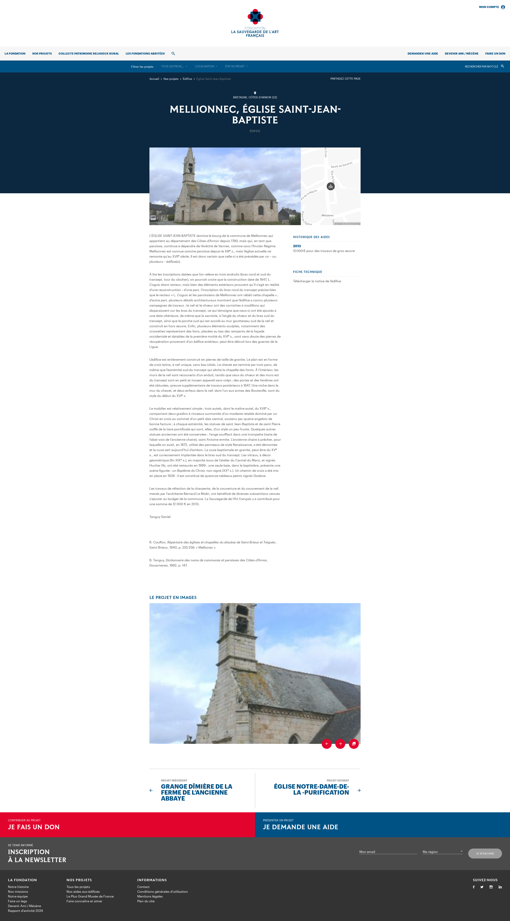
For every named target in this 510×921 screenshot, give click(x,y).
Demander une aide (423, 53)
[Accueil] (255, 23)
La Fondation (22, 880)
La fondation (15, 53)
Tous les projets (78, 887)
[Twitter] (482, 887)
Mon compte (489, 7)
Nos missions (18, 891)
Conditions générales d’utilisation (162, 891)
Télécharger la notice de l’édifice (317, 281)
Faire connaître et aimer (84, 901)
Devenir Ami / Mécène (462, 53)
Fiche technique (307, 272)
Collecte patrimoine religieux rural (89, 53)
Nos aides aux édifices (83, 891)
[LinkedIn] (500, 887)
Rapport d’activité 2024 (25, 910)
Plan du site (146, 901)
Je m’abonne (485, 853)
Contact (143, 887)
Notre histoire (18, 887)
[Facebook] (474, 887)
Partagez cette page (346, 78)
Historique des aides (311, 237)
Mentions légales (150, 896)
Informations (152, 880)
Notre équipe (18, 896)
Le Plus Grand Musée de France (90, 896)
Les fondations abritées (145, 53)
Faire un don (495, 53)
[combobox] (174, 66)
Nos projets (42, 53)
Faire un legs (17, 901)
